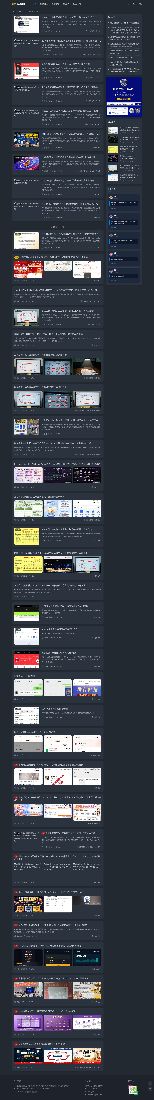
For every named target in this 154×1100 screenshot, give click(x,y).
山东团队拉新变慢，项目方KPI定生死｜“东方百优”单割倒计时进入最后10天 (52, 978)
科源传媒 (97, 936)
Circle (98, 54)
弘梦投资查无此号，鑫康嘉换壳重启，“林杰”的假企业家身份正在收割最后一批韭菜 (52, 443)
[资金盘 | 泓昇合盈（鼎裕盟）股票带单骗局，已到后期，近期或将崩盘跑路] (26, 113)
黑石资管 (90, 378)
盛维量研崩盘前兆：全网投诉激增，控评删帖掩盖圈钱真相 (125, 52)
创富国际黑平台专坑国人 (25, 675)
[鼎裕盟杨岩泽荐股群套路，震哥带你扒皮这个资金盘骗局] (26, 181)
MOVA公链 (90, 171)
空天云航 (90, 1068)
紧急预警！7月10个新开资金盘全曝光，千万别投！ (40, 1044)
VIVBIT (93, 248)
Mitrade (97, 411)
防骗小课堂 (77, 4)
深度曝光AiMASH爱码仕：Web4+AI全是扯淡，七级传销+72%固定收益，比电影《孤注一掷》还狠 (57, 799)
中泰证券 (97, 666)
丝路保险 (90, 847)
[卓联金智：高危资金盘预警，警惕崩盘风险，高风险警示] (26, 319)
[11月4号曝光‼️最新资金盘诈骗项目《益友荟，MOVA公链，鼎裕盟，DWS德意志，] (26, 163)
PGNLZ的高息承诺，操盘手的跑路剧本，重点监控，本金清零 (124, 63)
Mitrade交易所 (88, 411)
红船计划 (97, 281)
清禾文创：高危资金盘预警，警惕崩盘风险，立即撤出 (66, 529)
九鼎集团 (86, 301)
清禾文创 (97, 540)
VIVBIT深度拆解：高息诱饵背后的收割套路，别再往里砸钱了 (69, 233)
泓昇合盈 (92, 54)
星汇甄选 (97, 1035)
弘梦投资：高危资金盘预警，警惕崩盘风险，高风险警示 (40, 387)
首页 (34, 4)
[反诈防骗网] (18, 6)
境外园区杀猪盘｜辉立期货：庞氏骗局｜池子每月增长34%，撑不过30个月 (125, 38)
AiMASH (97, 824)
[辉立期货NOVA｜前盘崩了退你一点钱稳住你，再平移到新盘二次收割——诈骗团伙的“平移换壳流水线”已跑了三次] (26, 837)
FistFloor (97, 487)
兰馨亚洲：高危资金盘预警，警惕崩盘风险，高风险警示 (40, 354)
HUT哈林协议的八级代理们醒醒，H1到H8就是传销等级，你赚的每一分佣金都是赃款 (124, 70)
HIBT (98, 617)
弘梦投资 (78, 411)
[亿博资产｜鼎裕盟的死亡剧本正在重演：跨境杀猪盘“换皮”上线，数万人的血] (26, 31)
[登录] (140, 4)
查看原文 (113, 209)
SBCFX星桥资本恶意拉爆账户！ (56, 708)
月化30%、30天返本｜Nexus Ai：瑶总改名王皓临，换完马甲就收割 (48, 945)
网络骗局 (43, 4)
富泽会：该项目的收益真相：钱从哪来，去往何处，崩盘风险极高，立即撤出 (49, 585)
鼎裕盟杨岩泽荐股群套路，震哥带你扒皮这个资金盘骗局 (67, 180)
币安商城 (97, 788)
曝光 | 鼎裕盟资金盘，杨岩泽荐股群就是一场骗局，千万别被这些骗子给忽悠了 (81, 133)
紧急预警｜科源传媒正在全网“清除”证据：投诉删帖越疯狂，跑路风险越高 (51, 924)
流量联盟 (97, 915)
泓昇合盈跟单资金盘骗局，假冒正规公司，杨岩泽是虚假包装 (69, 87)
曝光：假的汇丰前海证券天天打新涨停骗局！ (35, 731)
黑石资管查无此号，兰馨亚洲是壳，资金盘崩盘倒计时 (39, 496)
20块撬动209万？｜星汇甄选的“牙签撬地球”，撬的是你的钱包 (45, 1011)
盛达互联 (97, 883)
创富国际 (97, 699)
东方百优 (97, 1002)
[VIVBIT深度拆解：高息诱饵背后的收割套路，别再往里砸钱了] (26, 243)
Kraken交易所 (95, 301)
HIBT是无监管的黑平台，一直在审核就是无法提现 (64, 606)
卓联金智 (94, 324)
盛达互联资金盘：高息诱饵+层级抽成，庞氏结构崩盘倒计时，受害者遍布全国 (124, 45)
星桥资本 (97, 638)
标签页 (21, 11)
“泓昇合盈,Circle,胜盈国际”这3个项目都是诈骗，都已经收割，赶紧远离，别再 (77, 40)
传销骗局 (55, 4)
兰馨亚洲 (97, 378)
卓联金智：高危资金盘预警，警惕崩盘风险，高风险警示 (67, 310)
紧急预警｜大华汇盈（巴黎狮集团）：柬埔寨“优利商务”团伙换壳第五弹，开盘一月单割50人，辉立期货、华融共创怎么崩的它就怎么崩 (125, 30)
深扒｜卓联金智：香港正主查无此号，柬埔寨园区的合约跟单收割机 (49, 333)
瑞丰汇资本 (81, 1068)
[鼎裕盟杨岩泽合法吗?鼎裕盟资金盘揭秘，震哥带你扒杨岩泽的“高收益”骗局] (26, 206)
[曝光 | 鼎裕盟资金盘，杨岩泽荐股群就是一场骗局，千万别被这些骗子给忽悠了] (26, 139)
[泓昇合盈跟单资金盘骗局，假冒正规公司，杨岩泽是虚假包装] (26, 88)
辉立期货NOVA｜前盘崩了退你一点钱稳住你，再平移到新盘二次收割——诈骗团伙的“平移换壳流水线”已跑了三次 (97, 833)
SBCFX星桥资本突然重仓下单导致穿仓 (59, 629)
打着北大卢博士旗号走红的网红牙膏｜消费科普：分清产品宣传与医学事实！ (77, 420)
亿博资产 (91, 31)
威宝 (99, 248)
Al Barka (97, 1068)
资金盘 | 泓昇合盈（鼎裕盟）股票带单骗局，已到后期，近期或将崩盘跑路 (75, 110)
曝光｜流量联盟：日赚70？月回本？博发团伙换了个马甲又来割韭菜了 (49, 892)
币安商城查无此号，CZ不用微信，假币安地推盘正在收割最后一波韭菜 (49, 764)
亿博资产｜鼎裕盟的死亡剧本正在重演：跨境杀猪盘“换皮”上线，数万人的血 (76, 17)
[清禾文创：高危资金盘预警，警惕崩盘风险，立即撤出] (26, 536)
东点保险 (97, 847)
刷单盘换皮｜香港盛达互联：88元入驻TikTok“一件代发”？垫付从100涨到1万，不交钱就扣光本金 (57, 858)
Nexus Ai (97, 969)
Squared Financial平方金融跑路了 (121, 58)
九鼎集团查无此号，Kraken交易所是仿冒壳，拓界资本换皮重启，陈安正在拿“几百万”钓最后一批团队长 (62, 290)
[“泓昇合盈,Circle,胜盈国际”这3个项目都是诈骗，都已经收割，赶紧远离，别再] (26, 43)
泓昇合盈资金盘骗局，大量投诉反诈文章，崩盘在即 (65, 63)
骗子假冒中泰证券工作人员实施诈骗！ (59, 652)
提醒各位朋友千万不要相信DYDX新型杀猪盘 (124, 23)
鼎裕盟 (98, 31)
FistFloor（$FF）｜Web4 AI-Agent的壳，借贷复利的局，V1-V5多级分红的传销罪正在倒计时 (57, 463)
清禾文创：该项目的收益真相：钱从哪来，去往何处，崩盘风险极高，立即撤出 (51, 552)
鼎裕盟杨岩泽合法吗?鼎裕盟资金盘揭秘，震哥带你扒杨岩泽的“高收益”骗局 (76, 203)
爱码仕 (91, 824)
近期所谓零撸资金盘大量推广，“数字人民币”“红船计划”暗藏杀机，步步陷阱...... (54, 257)
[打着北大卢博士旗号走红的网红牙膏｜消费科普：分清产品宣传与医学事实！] (26, 427)
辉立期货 (82, 847)
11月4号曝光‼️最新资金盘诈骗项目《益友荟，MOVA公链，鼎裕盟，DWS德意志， (80, 157)
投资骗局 (66, 4)
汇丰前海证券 (96, 755)
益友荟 (98, 171)
